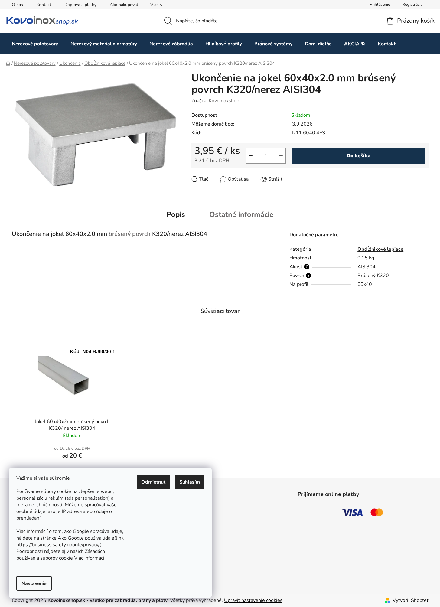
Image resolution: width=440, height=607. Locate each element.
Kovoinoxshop (224, 100)
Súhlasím (189, 482)
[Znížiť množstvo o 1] (250, 155)
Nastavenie (34, 583)
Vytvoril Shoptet (411, 600)
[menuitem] (35, 43)
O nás (17, 5)
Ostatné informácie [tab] (241, 214)
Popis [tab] (176, 214)
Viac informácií (90, 558)
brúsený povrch (130, 234)
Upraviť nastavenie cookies (253, 600)
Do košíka (358, 155)
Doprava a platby (80, 5)
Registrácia (412, 4)
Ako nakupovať (124, 5)
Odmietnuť (153, 482)
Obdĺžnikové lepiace (380, 249)
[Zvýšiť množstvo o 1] (280, 155)
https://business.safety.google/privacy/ (58, 544)
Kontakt (43, 5)
